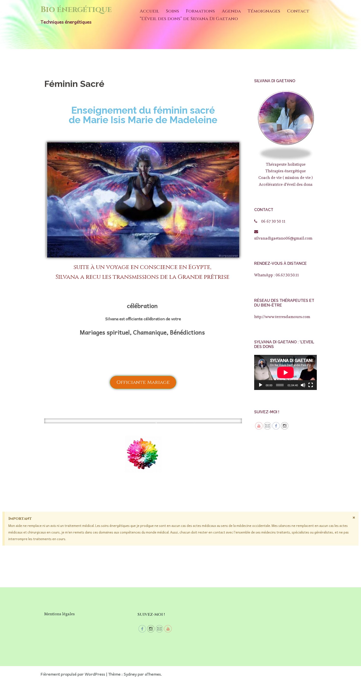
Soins (172, 11)
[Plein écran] (310, 385)
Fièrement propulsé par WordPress (73, 674)
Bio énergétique (76, 9)
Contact (298, 11)
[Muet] (303, 385)
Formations (200, 11)
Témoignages (264, 11)
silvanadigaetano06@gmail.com (283, 238)
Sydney (130, 674)
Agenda (231, 11)
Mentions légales (59, 614)
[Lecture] (260, 385)
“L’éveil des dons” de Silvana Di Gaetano (189, 19)
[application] (285, 372)
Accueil (149, 11)
